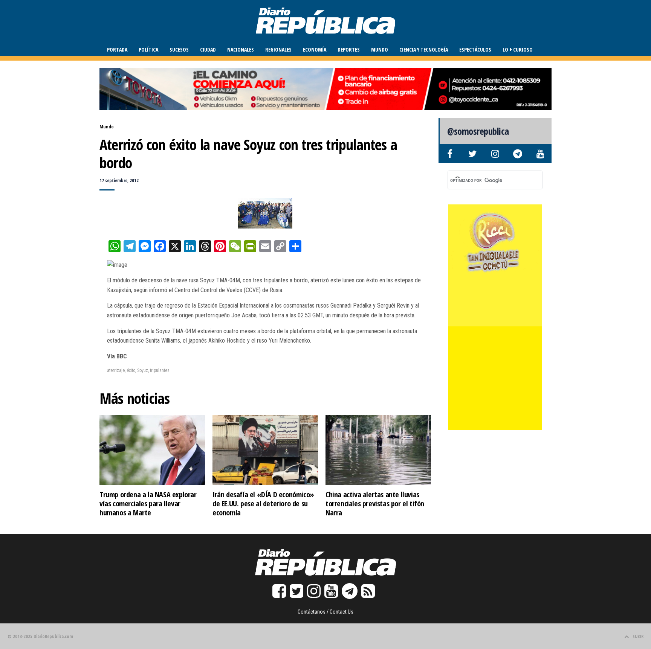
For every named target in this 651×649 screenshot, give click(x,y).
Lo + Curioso (518, 49)
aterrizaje (116, 370)
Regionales (278, 49)
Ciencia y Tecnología (423, 49)
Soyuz (142, 370)
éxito (131, 370)
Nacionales (240, 49)
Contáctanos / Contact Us (325, 612)
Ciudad (208, 49)
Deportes (349, 49)
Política (148, 49)
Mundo (379, 49)
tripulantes (160, 370)
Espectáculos (475, 49)
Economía (314, 49)
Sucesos (179, 49)
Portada (117, 49)
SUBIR (638, 636)
